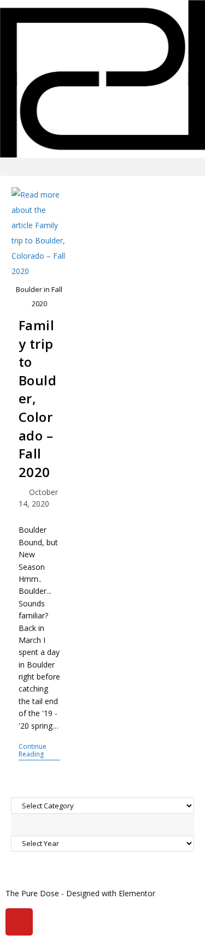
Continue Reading (39, 751)
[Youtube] (19, 922)
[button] (102, 167)
